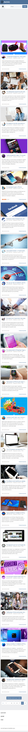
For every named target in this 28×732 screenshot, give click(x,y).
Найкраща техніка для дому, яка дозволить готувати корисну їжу (16, 612)
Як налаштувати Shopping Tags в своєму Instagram (16, 350)
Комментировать (22, 69)
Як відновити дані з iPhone (14, 187)
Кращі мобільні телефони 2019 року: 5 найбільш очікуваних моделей (16, 513)
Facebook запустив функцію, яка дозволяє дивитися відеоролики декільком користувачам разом (16, 218)
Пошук (24, 6)
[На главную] (6, 2)
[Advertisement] (14, 23)
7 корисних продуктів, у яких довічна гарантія (16, 56)
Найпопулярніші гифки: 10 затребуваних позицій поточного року (16, 155)
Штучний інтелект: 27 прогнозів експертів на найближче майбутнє (16, 250)
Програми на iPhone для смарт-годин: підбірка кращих (16, 382)
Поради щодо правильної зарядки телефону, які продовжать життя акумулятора (16, 679)
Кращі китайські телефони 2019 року (16, 644)
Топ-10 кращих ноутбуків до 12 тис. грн (16, 449)
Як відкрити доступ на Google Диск (16, 545)
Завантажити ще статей (14, 698)
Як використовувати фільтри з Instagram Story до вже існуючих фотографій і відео (16, 576)
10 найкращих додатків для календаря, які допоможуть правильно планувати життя (16, 91)
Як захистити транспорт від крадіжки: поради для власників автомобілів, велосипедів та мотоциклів (16, 318)
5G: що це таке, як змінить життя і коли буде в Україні (16, 282)
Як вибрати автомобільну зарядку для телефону (16, 481)
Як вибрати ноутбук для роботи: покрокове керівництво (16, 123)
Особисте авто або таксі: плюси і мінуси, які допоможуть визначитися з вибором (16, 417)
